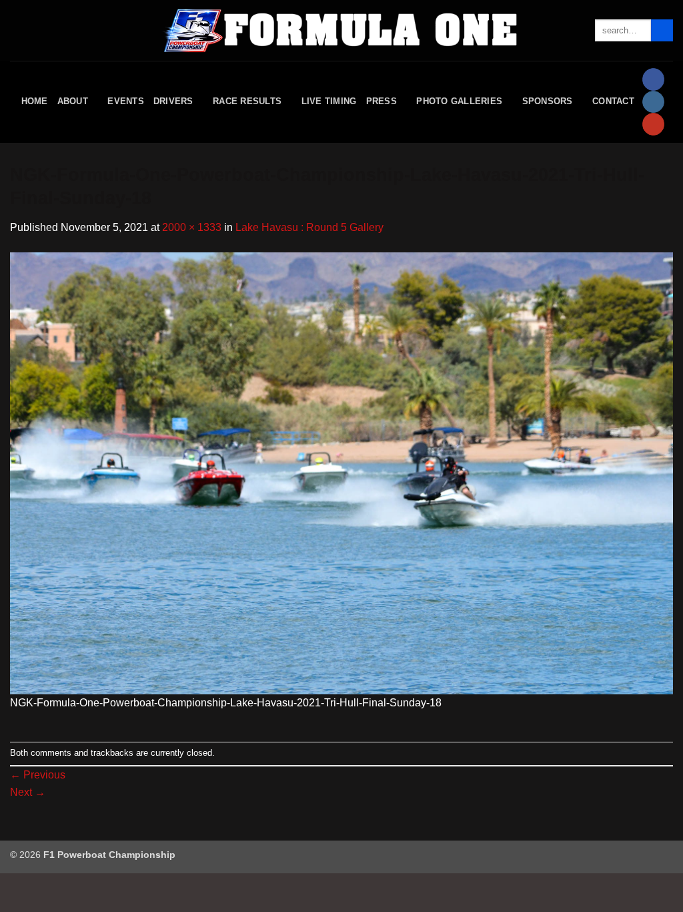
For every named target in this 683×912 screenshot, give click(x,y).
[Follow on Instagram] (653, 102)
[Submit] (662, 30)
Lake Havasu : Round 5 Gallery (309, 227)
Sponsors (547, 101)
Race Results (247, 101)
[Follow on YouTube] (653, 124)
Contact (613, 101)
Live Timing (329, 101)
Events (125, 101)
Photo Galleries (459, 101)
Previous (37, 774)
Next (27, 792)
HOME (34, 101)
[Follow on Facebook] (653, 79)
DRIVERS (173, 101)
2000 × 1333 (191, 227)
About (72, 101)
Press (381, 101)
